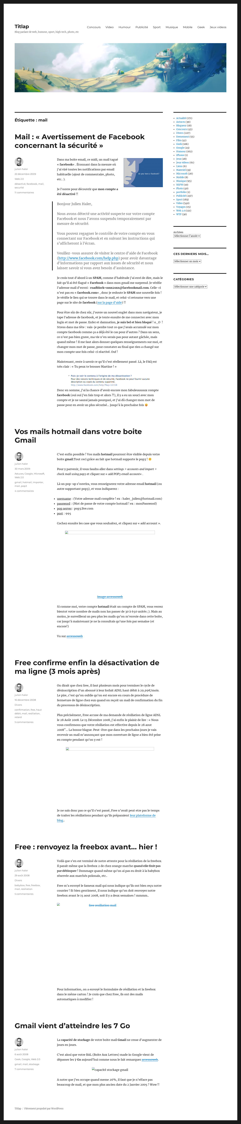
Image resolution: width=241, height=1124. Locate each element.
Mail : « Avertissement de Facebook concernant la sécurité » (80, 141)
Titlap (22, 26)
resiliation (34, 713)
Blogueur (181, 125)
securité (19, 187)
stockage (34, 1064)
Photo (179, 188)
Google (29, 473)
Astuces (19, 473)
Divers (18, 704)
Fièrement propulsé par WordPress (44, 1108)
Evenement (182, 136)
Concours (94, 27)
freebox (35, 885)
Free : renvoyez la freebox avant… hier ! (86, 846)
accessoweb (75, 636)
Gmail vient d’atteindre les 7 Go (72, 1025)
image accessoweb (110, 596)
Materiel (181, 169)
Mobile (187, 27)
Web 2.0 (19, 178)
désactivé (20, 183)
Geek (201, 27)
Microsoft (39, 473)
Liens (179, 166)
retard (18, 717)
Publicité (141, 27)
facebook (32, 183)
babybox (20, 885)
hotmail (27, 482)
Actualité (181, 118)
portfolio (181, 192)
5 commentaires (24, 722)
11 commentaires (24, 192)
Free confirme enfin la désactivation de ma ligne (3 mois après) (87, 667)
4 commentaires (24, 490)
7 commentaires (24, 1069)
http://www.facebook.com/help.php (88, 258)
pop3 (24, 486)
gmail (18, 482)
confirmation (22, 709)
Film (178, 140)
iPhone (180, 155)
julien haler (21, 169)
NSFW (179, 184)
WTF (179, 214)
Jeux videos (218, 27)
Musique (172, 27)
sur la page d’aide (109, 302)
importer (38, 482)
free (33, 709)
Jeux (178, 158)
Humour (125, 27)
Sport (157, 27)
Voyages (181, 206)
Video (110, 27)
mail (41, 183)
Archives (178, 232)
